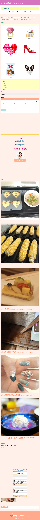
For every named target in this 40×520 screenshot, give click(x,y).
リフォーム (8, 19)
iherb (2, 17)
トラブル (29, 17)
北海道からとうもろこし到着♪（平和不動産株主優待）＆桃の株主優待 (15, 264)
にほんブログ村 (20, 470)
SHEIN (8, 17)
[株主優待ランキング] (8, 501)
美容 (29, 19)
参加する (26, 494)
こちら (14, 445)
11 (9, 105)
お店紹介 (4, 89)
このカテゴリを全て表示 (20, 493)
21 (25, 107)
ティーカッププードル (23, 17)
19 (14, 107)
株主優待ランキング (5, 503)
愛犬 (15, 19)
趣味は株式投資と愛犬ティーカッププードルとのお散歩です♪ (21, 516)
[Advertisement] (20, 125)
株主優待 (21, 19)
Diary (4, 81)
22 (31, 107)
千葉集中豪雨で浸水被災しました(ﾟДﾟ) (9, 351)
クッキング (16, 17)
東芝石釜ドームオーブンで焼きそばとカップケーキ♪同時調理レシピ (15, 221)
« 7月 (2, 114)
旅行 (17, 19)
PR (5, 17)
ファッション (3, 19)
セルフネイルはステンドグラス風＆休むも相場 (10, 394)
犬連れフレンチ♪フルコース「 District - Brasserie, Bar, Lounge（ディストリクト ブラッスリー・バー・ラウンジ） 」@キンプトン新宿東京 (20, 438)
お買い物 (12, 17)
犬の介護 (25, 19)
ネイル (33, 17)
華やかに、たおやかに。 (10, 2)
